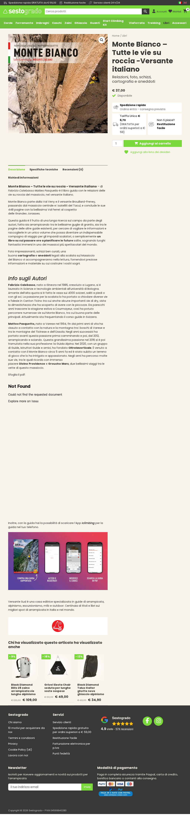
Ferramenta (24, 23)
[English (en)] (185, 2)
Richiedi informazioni (23, 177)
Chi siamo (15, 722)
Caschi (57, 23)
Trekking (154, 23)
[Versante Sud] (58, 626)
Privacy (13, 744)
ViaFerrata (137, 23)
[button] (101, 40)
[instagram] (158, 721)
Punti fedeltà (61, 753)
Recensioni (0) (73, 169)
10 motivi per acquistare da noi (26, 730)
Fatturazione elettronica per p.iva (71, 746)
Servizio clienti (62, 722)
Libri (166, 23)
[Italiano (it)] (180, 2)
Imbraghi (42, 23)
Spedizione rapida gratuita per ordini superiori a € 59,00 (72, 730)
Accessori (179, 23)
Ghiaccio (80, 23)
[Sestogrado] (22, 11)
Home (115, 36)
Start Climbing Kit (113, 23)
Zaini (68, 23)
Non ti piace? (166, 124)
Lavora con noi (18, 755)
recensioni (124, 729)
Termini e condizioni (21, 738)
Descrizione (16, 169)
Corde (8, 23)
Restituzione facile (65, 738)
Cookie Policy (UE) (20, 750)
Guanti (95, 23)
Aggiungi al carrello (155, 143)
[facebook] (147, 721)
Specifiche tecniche (44, 169)
